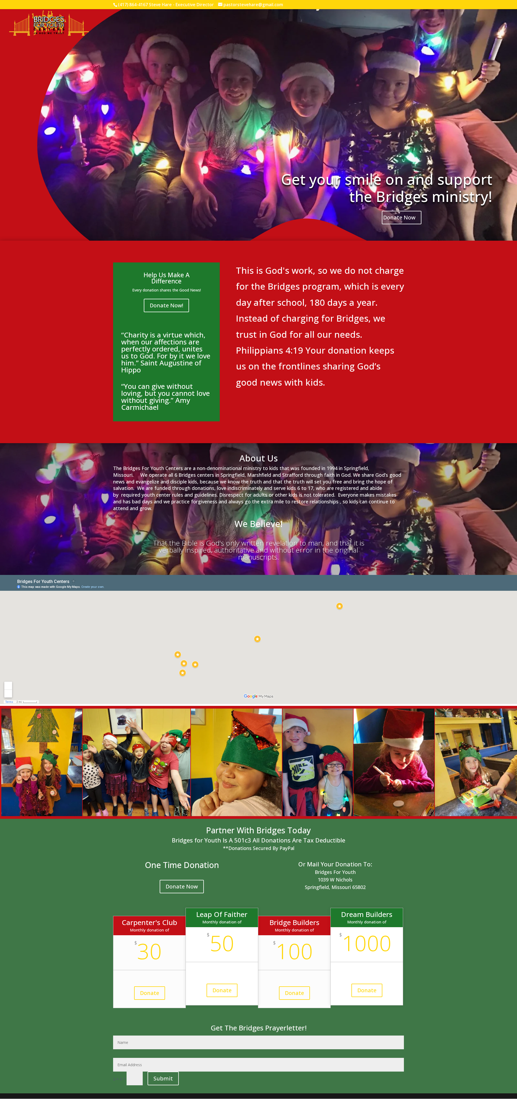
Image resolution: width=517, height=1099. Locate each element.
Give (413, 23)
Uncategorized (496, 23)
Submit (163, 1078)
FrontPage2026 (391, 23)
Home (367, 23)
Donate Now (399, 217)
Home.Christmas (452, 23)
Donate (149, 993)
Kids (475, 23)
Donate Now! (166, 305)
